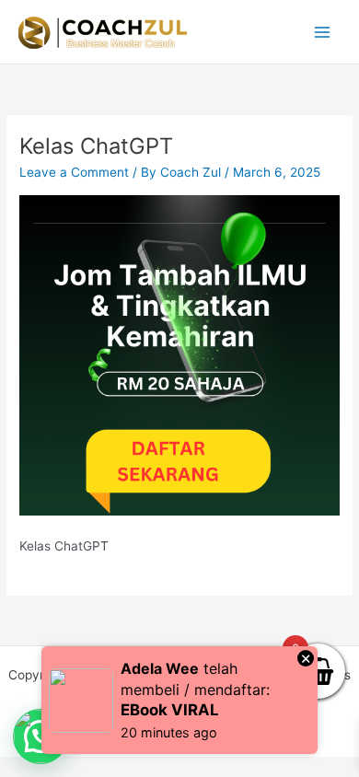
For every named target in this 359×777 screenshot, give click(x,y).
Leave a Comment (74, 172)
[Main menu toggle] (323, 32)
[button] (40, 736)
